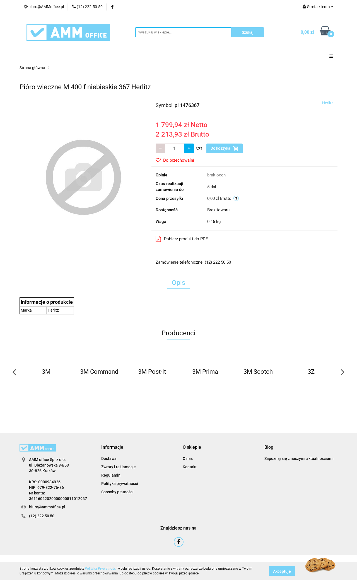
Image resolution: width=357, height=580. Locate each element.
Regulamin (110, 475)
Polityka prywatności (119, 483)
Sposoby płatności (117, 492)
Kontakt (190, 467)
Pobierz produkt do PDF (186, 238)
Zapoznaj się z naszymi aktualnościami (299, 458)
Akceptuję (282, 571)
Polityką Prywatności (101, 569)
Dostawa (109, 458)
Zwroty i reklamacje (118, 467)
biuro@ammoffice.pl (47, 507)
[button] (112, 447)
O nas (188, 458)
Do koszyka (221, 148)
